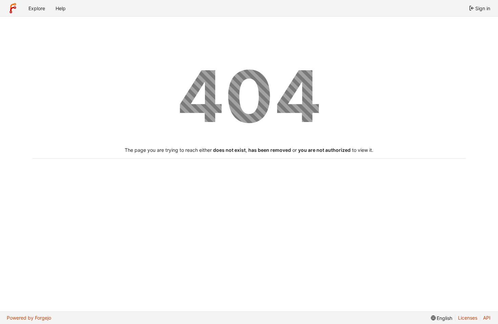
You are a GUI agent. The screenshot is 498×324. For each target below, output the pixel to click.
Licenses (467, 318)
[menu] (442, 318)
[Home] (12, 8)
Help (61, 8)
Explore (36, 8)
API (487, 318)
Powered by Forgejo (29, 318)
